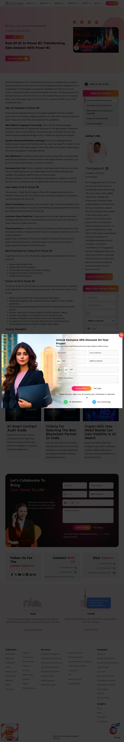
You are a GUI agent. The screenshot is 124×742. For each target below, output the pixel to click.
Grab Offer (81, 388)
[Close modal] (121, 335)
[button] (58, 361)
